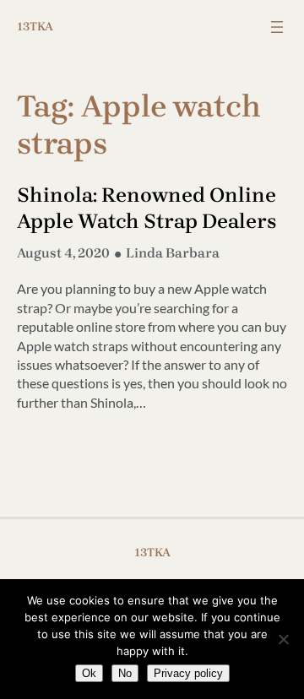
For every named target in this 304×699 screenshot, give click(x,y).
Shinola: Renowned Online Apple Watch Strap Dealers (147, 208)
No (125, 673)
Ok (89, 673)
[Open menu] (277, 27)
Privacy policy (188, 673)
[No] (282, 639)
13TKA (35, 26)
